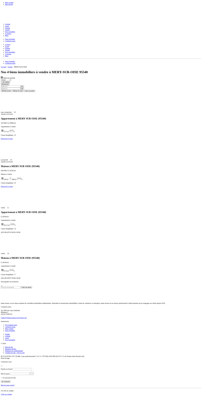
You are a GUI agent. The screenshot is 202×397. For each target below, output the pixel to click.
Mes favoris (9, 4)
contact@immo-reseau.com (10, 318)
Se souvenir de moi (9, 378)
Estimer (7, 28)
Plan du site (9, 347)
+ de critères (5, 82)
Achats (10, 67)
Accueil (3, 67)
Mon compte (9, 2)
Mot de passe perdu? (8, 385)
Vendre (7, 30)
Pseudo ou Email (6, 369)
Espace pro (23, 318)
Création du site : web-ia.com (15, 353)
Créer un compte (6, 394)
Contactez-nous (10, 41)
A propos (8, 34)
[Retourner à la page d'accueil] (14, 20)
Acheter (7, 24)
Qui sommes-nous (11, 325)
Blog (6, 35)
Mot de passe (5, 374)
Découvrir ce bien (7, 139)
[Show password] (32, 373)
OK (22, 86)
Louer (7, 26)
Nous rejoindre (10, 39)
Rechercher (5, 84)
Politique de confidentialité (14, 351)
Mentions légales (10, 349)
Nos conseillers (10, 32)
